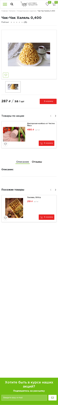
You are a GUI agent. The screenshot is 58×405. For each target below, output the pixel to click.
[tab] (22, 162)
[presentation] (50, 115)
